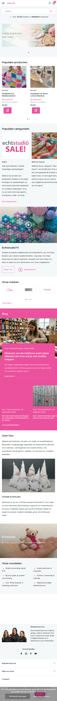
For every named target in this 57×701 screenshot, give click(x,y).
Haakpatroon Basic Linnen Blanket (39, 94)
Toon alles (6, 303)
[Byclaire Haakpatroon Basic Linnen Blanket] (42, 77)
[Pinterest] (31, 653)
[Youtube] (36, 653)
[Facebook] (21, 653)
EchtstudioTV (30, 269)
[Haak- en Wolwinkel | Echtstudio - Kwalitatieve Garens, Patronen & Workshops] (14, 3)
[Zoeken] (51, 11)
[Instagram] (26, 653)
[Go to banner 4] (28, 36)
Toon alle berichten (10, 425)
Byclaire (5, 90)
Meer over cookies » (41, 696)
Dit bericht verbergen (17, 696)
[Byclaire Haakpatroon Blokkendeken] (14, 77)
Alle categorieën (9, 201)
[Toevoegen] (8, 110)
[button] (29, 52)
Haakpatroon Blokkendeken (9, 94)
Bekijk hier (8, 269)
